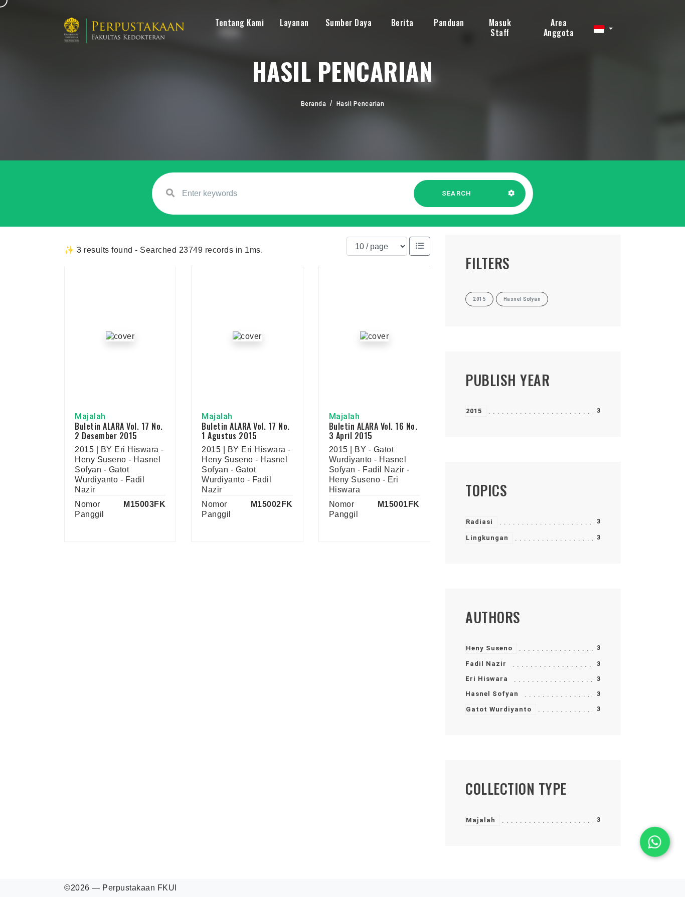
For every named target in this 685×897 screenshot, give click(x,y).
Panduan (449, 23)
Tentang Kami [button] (239, 23)
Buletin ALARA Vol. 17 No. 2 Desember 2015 (119, 431)
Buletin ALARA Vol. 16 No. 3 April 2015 (373, 431)
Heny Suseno (489, 648)
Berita (402, 23)
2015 (474, 411)
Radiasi (479, 521)
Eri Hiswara (486, 678)
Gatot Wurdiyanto (499, 709)
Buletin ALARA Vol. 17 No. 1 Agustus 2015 (246, 431)
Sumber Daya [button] (348, 23)
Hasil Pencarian (360, 103)
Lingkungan (487, 538)
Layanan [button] (294, 23)
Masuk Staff (500, 28)
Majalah (480, 820)
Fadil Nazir (485, 663)
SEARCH (457, 193)
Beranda (313, 103)
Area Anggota (559, 28)
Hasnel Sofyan (492, 693)
